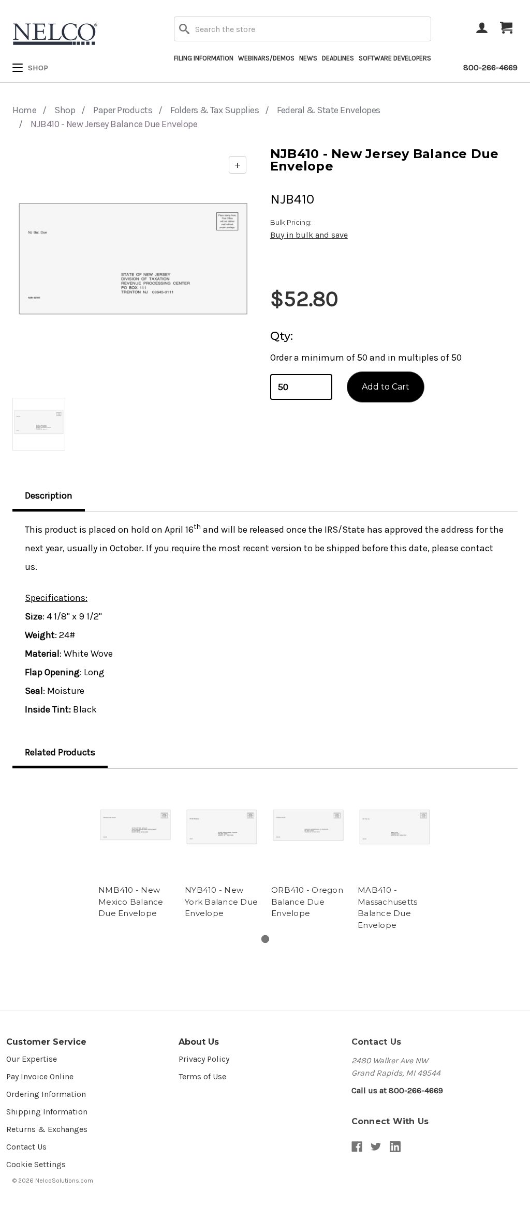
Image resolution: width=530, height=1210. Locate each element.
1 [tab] (265, 939)
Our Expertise (31, 1059)
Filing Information (203, 58)
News (308, 58)
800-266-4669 (490, 67)
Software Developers (395, 58)
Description (48, 495)
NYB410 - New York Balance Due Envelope (221, 901)
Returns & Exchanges (46, 1129)
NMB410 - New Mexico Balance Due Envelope (131, 901)
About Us (199, 1042)
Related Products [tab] (60, 752)
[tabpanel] (135, 851)
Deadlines (338, 58)
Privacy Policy (204, 1059)
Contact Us (26, 1147)
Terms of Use (202, 1076)
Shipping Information (46, 1111)
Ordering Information (46, 1094)
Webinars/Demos (266, 58)
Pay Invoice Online (39, 1076)
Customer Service (46, 1042)
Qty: (281, 336)
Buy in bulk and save (309, 235)
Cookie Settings (36, 1164)
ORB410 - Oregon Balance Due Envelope (307, 901)
